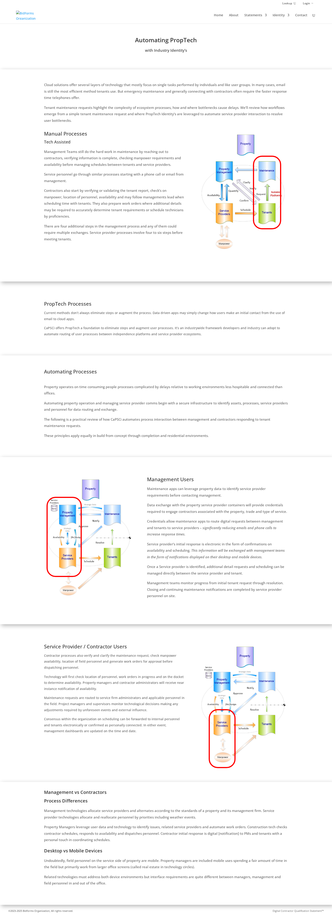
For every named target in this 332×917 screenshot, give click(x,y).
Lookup (287, 3)
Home (218, 15)
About (233, 15)
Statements (253, 15)
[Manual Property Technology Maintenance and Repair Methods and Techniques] (243, 255)
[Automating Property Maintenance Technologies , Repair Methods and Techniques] (89, 601)
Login (306, 3)
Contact (301, 15)
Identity (279, 15)
